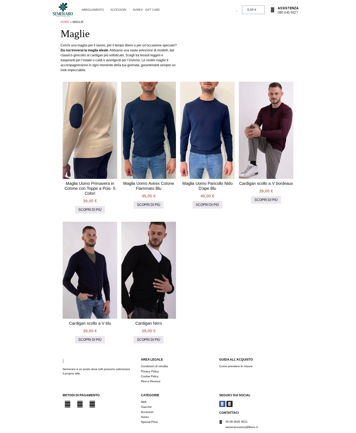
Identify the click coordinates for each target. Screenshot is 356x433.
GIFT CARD (152, 9)
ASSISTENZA (288, 8)
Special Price (149, 422)
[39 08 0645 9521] (220, 422)
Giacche (146, 406)
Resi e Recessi (150, 381)
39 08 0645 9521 (236, 421)
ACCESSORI (118, 9)
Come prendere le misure (236, 366)
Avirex (145, 417)
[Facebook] (222, 404)
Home (65, 22)
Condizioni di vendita (154, 366)
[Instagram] (229, 404)
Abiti (143, 402)
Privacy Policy (150, 371)
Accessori (147, 412)
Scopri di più (90, 209)
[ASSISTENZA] (273, 10)
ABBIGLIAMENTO (93, 9)
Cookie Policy (149, 376)
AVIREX (138, 9)
